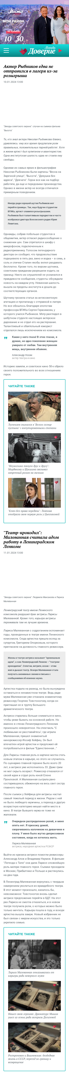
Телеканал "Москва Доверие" (37, 50)
